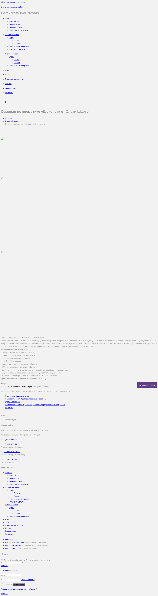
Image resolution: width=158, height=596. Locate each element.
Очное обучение (11, 54)
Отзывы (8, 84)
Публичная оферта (12, 402)
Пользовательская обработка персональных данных (26, 399)
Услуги (7, 74)
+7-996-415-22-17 (12, 444)
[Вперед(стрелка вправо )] (4, 415)
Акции (8, 70)
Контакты (9, 93)
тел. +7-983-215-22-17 (14, 548)
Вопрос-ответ (10, 88)
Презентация (14, 24)
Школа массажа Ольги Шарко (12, 7)
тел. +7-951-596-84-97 (15, 545)
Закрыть (4, 566)
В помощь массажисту (14, 79)
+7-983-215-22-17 (11, 459)
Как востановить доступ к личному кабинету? (19, 589)
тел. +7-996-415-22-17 (14, 542)
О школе (8, 18)
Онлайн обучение (12, 35)
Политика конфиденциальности (17, 396)
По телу (17, 40)
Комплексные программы (19, 46)
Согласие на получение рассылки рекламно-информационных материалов (35, 405)
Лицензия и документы (18, 30)
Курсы (11, 37)
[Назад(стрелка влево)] (2, 415)
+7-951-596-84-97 (12, 452)
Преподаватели (15, 27)
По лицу (17, 43)
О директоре (14, 21)
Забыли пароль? (28, 579)
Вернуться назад (147, 384)
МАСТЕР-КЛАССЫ (17, 49)
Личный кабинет (11, 539)
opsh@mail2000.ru (9, 439)
